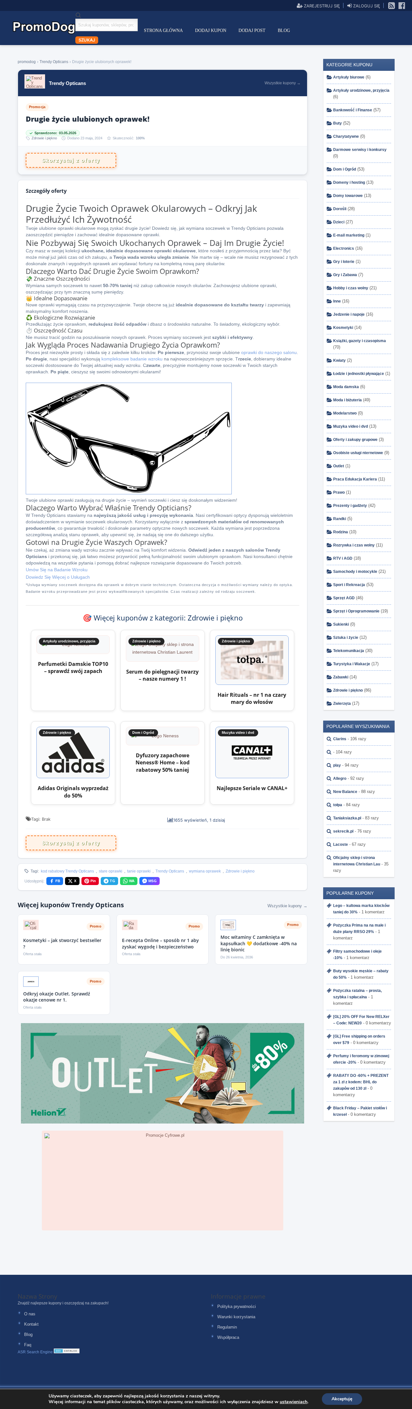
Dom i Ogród (344, 169)
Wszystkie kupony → (287, 906)
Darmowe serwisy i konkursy (360, 149)
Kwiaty (339, 360)
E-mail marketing (348, 235)
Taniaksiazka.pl (347, 818)
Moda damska (346, 387)
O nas (29, 1313)
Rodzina (340, 532)
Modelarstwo (345, 413)
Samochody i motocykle (355, 571)
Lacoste (340, 844)
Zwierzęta (342, 703)
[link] (391, 5)
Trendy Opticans (169, 871)
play (337, 765)
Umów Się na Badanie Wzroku (57, 569)
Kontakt (31, 1324)
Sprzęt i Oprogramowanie (356, 611)
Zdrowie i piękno (44, 138)
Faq (27, 1344)
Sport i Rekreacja (349, 585)
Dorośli (339, 209)
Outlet (338, 466)
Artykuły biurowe (348, 77)
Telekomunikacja (348, 651)
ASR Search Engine (35, 1352)
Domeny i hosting (349, 182)
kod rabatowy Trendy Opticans (67, 871)
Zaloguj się (366, 5)
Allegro (339, 778)
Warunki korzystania (236, 1316)
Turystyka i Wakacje (351, 664)
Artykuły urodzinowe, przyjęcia (361, 90)
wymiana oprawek (205, 871)
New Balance (345, 791)
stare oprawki (110, 871)
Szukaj (87, 39)
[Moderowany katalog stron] (67, 1352)
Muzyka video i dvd (350, 426)
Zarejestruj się (321, 5)
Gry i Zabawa (345, 275)
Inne (337, 301)
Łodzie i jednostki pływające (358, 373)
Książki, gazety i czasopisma (359, 341)
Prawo (339, 492)
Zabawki (340, 677)
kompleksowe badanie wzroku (132, 358)
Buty (337, 123)
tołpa (337, 805)
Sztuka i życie (345, 637)
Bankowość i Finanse (352, 110)
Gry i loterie (343, 261)
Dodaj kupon (210, 30)
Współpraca (228, 1337)
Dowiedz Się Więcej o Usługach (58, 577)
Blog (284, 30)
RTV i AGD (342, 558)
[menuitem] (163, 30)
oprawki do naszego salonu (269, 352)
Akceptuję (342, 1399)
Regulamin (227, 1327)
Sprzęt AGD (344, 598)
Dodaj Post (252, 30)
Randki (339, 519)
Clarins (339, 739)
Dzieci (338, 222)
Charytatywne (346, 136)
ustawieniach (293, 1402)
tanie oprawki (139, 871)
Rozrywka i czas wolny (354, 545)
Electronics (343, 248)
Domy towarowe (348, 195)
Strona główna (163, 30)
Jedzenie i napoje (349, 314)
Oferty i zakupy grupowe (355, 439)
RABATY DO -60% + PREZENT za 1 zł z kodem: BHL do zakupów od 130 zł (361, 1082)
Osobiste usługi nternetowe (358, 453)
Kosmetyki (343, 327)
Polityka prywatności (236, 1306)
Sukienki (341, 624)
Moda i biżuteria (347, 400)
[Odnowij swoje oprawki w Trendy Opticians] (129, 492)
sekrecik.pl (343, 831)
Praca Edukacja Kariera (355, 479)
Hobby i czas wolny (350, 288)
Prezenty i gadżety (350, 505)
